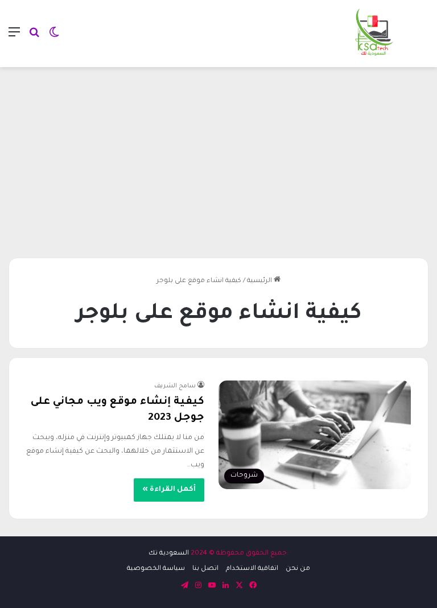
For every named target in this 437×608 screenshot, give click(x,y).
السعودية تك (169, 553)
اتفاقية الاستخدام (252, 569)
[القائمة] (14, 38)
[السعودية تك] (374, 33)
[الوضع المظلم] (54, 38)
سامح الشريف (175, 386)
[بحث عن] (34, 38)
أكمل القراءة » (169, 490)
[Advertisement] (218, 158)
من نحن (298, 569)
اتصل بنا (205, 569)
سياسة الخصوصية (156, 569)
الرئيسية (260, 281)
